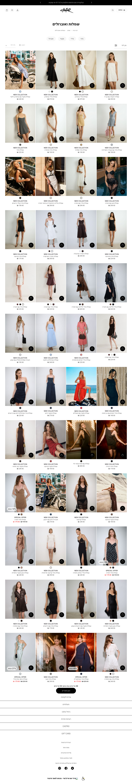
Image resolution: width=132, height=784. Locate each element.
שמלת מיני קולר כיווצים (20, 203)
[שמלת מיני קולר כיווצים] (20, 176)
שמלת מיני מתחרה (50, 150)
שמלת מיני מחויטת (111, 256)
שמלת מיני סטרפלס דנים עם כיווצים (20, 413)
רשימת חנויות (66, 719)
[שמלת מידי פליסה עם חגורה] (112, 282)
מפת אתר (66, 747)
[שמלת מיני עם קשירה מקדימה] (112, 123)
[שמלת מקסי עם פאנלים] (81, 386)
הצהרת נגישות (66, 742)
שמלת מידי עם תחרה (81, 203)
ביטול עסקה (66, 711)
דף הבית (75, 30)
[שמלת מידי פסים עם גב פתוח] (112, 386)
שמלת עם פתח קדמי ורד (81, 464)
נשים (68, 30)
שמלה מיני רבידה (112, 466)
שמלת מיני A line (81, 150)
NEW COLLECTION (112, 94)
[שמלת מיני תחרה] (20, 493)
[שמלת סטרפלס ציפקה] (51, 333)
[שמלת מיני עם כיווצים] (51, 599)
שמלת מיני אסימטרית (81, 679)
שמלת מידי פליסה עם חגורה (111, 307)
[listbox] (112, 91)
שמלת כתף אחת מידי (20, 679)
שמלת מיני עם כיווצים (50, 626)
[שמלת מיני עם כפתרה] (20, 599)
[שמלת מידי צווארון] (81, 70)
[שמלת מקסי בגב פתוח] (20, 439)
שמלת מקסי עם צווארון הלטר (20, 97)
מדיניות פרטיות (66, 753)
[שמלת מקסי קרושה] (51, 439)
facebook (66, 768)
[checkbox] (82, 39)
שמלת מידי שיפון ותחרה (81, 573)
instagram (59, 768)
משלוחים (66, 704)
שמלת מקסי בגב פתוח (20, 466)
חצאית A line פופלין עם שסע (20, 360)
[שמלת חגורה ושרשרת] (81, 229)
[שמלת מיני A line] (81, 123)
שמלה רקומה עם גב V (111, 97)
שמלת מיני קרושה (20, 256)
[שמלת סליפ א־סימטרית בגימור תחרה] (51, 176)
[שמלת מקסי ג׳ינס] (51, 386)
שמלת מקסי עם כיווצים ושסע (81, 626)
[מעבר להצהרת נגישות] (83, 778)
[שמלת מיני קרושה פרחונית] (51, 546)
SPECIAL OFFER (20, 517)
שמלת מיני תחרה (20, 519)
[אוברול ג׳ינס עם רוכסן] (51, 493)
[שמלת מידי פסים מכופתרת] (81, 333)
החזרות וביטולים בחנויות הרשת (66, 763)
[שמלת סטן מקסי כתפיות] (20, 546)
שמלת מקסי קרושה (50, 466)
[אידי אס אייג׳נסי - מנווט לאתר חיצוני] (62, 778)
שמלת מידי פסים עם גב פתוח (112, 413)
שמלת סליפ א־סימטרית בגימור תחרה (50, 203)
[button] (17, 10)
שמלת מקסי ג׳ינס (51, 413)
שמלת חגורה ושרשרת (81, 254)
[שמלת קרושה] (81, 493)
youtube (72, 768)
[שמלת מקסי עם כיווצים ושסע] (81, 599)
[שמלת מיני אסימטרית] (81, 652)
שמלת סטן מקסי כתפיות (20, 573)
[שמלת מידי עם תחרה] (81, 176)
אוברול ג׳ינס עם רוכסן (51, 519)
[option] (112, 91)
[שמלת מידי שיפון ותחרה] (81, 546)
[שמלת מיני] (20, 123)
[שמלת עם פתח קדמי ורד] (81, 439)
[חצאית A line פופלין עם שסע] (20, 333)
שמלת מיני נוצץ (51, 679)
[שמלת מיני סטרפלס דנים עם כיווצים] (20, 386)
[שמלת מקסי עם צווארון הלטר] (20, 70)
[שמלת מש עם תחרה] (112, 176)
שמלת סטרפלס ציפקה (50, 360)
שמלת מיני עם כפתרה (20, 626)
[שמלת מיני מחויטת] (112, 229)
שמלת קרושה (81, 519)
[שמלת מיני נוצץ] (51, 652)
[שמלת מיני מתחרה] (51, 123)
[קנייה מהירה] (122, 85)
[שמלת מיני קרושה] (20, 229)
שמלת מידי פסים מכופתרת (81, 360)
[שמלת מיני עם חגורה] (51, 282)
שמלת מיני (20, 150)
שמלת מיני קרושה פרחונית (51, 573)
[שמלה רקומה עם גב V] (112, 70)
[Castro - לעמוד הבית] (66, 10)
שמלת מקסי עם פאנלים (81, 413)
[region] (22, 45)
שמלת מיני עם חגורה (51, 307)
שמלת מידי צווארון (81, 97)
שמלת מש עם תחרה (112, 203)
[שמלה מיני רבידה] (112, 439)
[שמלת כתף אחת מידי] (20, 652)
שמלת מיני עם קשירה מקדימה (112, 150)
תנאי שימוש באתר (66, 758)
